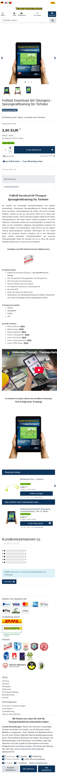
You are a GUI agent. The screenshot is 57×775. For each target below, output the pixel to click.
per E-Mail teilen (12, 161)
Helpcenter (6, 689)
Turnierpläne (7, 708)
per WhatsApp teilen (33, 161)
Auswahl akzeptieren (10, 769)
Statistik (24, 756)
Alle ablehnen (28, 769)
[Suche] (52, 20)
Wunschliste (9, 156)
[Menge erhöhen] (10, 148)
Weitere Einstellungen (38, 763)
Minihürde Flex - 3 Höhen (31, 479)
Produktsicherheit (11, 187)
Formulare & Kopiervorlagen (14, 706)
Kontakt (5, 697)
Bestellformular (8, 695)
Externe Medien (12, 759)
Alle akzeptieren (46, 769)
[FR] (6, 3)
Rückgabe (6, 686)
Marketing (37, 756)
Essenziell (10, 756)
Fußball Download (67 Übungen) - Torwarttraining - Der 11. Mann (35, 510)
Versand (5, 684)
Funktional (22, 763)
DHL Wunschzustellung (35, 759)
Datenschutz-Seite (28, 749)
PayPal (9, 763)
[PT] (10, 3)
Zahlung (5, 681)
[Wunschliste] (37, 14)
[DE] (2, 3)
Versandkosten (21, 169)
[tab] (28, 179)
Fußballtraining (8, 711)
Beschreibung (10, 179)
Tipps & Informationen (11, 714)
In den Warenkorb (33, 150)
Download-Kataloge (10, 692)
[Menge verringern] (10, 151)
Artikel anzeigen (36, 493)
